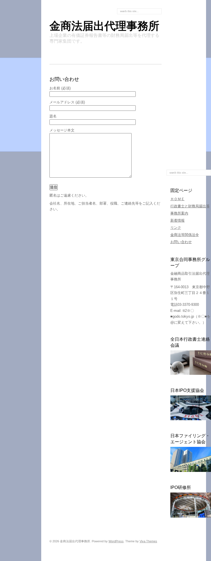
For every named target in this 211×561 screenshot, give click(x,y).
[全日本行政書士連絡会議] (190, 374)
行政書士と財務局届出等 (190, 206)
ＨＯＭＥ (177, 199)
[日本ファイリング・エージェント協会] (190, 471)
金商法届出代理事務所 (104, 26)
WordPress (116, 541)
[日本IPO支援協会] (190, 419)
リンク (175, 228)
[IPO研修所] (190, 516)
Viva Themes (148, 541)
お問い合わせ (181, 242)
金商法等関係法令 (184, 235)
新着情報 (177, 220)
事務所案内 (179, 213)
